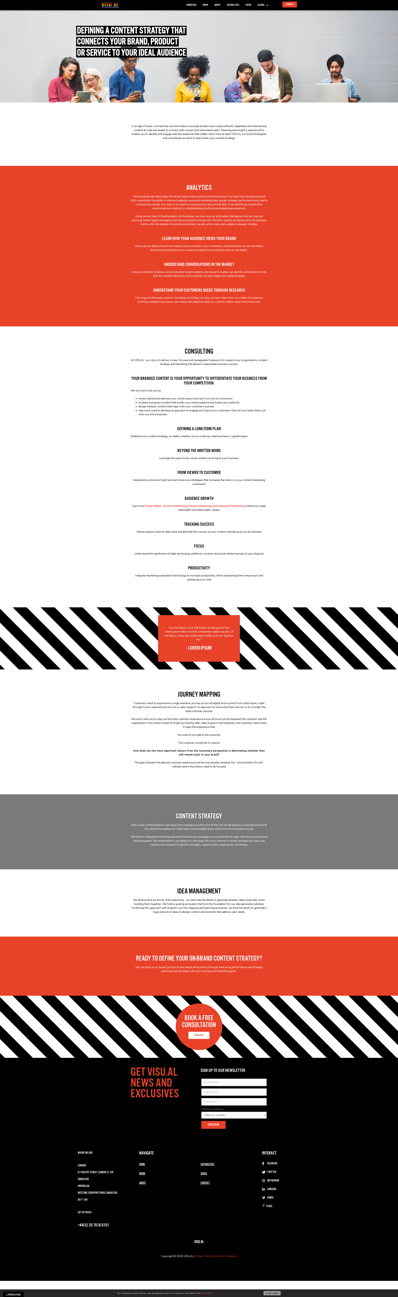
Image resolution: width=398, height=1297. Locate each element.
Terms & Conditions (225, 1256)
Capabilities (233, 5)
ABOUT (142, 1183)
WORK (142, 1174)
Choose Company (212, 1108)
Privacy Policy (203, 1256)
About (217, 5)
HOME (142, 1164)
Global (261, 5)
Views (248, 5)
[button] (289, 4)
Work (205, 5)
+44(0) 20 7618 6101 (93, 1225)
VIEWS (204, 1174)
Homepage (191, 5)
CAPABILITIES (207, 1164)
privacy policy (206, 1293)
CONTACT (205, 1183)
